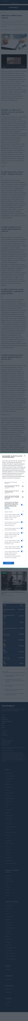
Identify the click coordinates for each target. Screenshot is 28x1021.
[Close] (25, 456)
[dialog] (14, 510)
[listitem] (14, 483)
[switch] (22, 486)
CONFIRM (8, 563)
